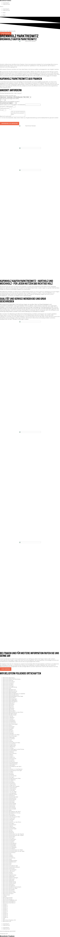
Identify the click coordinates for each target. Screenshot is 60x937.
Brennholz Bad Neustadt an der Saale (13, 696)
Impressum (6, 3)
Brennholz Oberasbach (9, 815)
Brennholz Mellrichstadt (9, 803)
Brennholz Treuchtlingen (9, 869)
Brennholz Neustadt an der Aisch (12, 811)
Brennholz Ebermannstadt (10, 724)
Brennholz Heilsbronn (9, 757)
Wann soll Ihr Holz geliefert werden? (10, 101)
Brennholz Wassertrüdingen (10, 877)
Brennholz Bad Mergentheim (11, 695)
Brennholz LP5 (7, 921)
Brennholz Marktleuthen (9, 798)
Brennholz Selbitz (8, 855)
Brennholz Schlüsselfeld (9, 846)
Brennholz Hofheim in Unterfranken (12, 769)
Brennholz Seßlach (8, 856)
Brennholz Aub (7, 688)
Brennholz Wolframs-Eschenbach (12, 887)
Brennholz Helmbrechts (9, 758)
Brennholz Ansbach (8, 683)
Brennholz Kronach (8, 781)
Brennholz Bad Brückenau (10, 691)
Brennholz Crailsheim (8, 717)
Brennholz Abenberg (8, 677)
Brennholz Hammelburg (9, 753)
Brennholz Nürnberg (8, 814)
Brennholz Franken (7, 936)
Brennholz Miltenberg (9, 806)
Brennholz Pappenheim (9, 824)
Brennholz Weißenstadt (9, 883)
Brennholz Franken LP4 (9, 920)
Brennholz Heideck (8, 756)
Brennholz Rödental (8, 832)
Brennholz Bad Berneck (9, 689)
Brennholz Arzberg (8, 685)
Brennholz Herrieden (8, 760)
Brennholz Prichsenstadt (9, 828)
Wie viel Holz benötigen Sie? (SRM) (9, 98)
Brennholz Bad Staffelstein (10, 700)
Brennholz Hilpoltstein (9, 765)
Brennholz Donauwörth (9, 722)
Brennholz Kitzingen (8, 777)
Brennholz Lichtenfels (9, 790)
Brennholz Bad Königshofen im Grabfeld (14, 693)
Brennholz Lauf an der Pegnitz (11, 786)
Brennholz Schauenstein (9, 839)
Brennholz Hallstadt (8, 752)
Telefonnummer (4, 108)
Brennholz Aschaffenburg (10, 687)
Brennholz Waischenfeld (9, 875)
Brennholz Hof (7, 768)
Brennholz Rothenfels (9, 836)
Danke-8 (5, 913)
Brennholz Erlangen (8, 733)
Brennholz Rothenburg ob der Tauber (13, 835)
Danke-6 (5, 910)
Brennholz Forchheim (9, 738)
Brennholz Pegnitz (8, 826)
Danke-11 (5, 916)
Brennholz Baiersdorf (8, 703)
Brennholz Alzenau (8, 680)
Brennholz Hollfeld (8, 771)
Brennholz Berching (8, 709)
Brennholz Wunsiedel (9, 889)
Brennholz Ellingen (8, 730)
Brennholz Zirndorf (8, 893)
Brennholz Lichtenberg (9, 789)
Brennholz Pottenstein (9, 827)
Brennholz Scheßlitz (8, 842)
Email (1, 110)
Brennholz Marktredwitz (9, 799)
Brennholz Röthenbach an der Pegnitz (13, 834)
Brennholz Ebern (7, 725)
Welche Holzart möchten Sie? (8, 95)
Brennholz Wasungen (9, 879)
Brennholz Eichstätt (8, 728)
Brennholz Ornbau (8, 820)
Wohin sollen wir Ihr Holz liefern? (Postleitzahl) (12, 104)
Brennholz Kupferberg (9, 783)
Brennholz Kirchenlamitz (9, 775)
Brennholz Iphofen (8, 773)
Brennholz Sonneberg (9, 858)
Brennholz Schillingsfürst (9, 843)
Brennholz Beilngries (8, 708)
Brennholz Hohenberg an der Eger (12, 770)
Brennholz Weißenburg (9, 881)
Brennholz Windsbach (9, 885)
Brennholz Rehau (7, 830)
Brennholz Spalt (7, 859)
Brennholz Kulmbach (9, 782)
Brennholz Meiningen (9, 802)
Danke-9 (5, 914)
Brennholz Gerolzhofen (9, 744)
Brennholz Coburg (8, 716)
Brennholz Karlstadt (8, 774)
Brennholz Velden (8, 872)
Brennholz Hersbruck (9, 761)
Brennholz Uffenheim (9, 871)
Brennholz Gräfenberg (9, 746)
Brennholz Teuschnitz (9, 868)
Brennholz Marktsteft (9, 801)
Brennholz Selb (7, 854)
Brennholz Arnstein (8, 684)
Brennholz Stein (7, 863)
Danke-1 (5, 904)
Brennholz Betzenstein (9, 711)
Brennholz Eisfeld (7, 729)
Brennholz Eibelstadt (8, 726)
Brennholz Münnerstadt (9, 809)
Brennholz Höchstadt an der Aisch (12, 766)
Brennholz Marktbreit (9, 795)
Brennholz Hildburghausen (10, 764)
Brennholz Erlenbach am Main (11, 734)
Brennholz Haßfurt (8, 754)
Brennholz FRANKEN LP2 (10, 900)
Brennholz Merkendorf (9, 805)
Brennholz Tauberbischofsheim (11, 867)
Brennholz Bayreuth (8, 707)
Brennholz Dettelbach (9, 720)
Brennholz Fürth (7, 740)
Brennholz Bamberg (8, 704)
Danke (5, 896)
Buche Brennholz (7, 899)
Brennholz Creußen (8, 719)
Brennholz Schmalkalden (10, 847)
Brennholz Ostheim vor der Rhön (12, 822)
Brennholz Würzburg (8, 891)
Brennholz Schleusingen (9, 844)
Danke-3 (5, 907)
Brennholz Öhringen (8, 823)
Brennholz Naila (7, 810)
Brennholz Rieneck (8, 831)
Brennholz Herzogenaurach (10, 762)
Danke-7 (5, 912)
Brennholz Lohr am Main (9, 791)
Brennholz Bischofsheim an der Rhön (13, 712)
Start (4, 12)
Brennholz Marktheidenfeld (10, 797)
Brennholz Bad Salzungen (10, 699)
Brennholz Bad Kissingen (9, 692)
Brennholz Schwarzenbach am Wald (13, 850)
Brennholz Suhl (7, 864)
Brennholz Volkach (8, 873)
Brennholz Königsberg (9, 779)
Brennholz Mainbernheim (10, 794)
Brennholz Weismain (8, 880)
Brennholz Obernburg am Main (11, 816)
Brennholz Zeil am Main (9, 892)
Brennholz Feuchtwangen (10, 736)
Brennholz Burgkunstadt (9, 715)
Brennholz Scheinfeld (9, 840)
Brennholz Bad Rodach (9, 697)
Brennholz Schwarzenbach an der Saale (13, 851)
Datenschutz (6, 4)
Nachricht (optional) (5, 116)
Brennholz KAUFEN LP (9, 901)
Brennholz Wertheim (8, 884)
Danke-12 (5, 917)
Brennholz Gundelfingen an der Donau (13, 749)
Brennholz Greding (8, 748)
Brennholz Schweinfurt (9, 852)
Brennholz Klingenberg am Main (12, 778)
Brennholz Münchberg (9, 807)
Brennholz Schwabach (9, 848)
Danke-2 (5, 905)
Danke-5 (5, 909)
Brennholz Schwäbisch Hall (10, 865)
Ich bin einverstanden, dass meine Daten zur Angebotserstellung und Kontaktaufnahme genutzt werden (30, 117)
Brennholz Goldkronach (9, 745)
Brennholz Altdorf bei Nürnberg (11, 679)
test (4, 918)
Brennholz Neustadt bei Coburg (11, 813)
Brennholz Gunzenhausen (10, 750)
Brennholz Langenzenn (9, 785)
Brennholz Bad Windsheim (10, 701)
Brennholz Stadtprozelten (10, 860)
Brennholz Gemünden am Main (11, 742)
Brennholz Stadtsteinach (9, 861)
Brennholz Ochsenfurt (9, 818)
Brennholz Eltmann (8, 732)
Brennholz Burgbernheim (10, 713)
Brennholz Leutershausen (10, 787)
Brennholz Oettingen (8, 819)
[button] (30, 6)
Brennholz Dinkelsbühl (9, 721)
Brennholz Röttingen (8, 838)
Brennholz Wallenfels (8, 876)
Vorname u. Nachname (6, 106)
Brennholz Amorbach (9, 681)
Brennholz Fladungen (9, 737)
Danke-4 (5, 908)
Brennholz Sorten (8, 897)
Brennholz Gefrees (8, 741)
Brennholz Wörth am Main (10, 888)
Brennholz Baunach (8, 705)
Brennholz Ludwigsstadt (9, 793)
